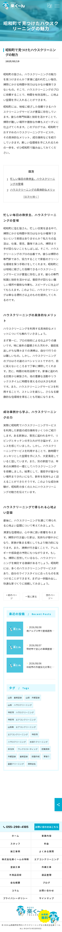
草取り (47, 756)
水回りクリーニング (39, 741)
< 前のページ (11, 596)
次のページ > (50, 596)
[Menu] (57, 5)
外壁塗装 (12, 756)
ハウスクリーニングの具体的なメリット (32, 192)
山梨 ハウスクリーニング (20, 705)
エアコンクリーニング (18, 734)
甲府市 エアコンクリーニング (22, 719)
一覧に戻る (31, 596)
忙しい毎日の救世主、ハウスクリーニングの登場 (32, 181)
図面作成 (36, 756)
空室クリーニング (16, 764)
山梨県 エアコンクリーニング (22, 727)
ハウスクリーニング (17, 741)
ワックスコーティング (28, 749)
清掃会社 (32, 764)
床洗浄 (11, 749)
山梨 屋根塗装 (15, 697)
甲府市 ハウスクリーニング (21, 712)
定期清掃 (45, 749)
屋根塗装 (24, 756)
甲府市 (35, 734)
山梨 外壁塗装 (33, 697)
